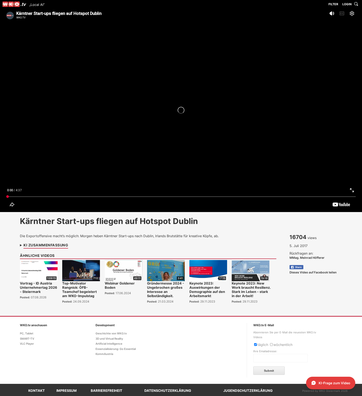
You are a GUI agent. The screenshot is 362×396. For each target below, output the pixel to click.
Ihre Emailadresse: (265, 351)
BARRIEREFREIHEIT (106, 390)
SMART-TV (27, 338)
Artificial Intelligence (109, 343)
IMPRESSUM (66, 390)
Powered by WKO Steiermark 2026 (325, 390)
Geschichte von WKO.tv (111, 333)
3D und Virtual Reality (109, 338)
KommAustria (104, 354)
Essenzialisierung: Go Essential (116, 349)
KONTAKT (36, 390)
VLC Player (27, 343)
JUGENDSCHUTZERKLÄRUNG (248, 390)
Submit (269, 370)
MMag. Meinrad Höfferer (307, 257)
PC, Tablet (26, 333)
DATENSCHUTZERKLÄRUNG (167, 390)
